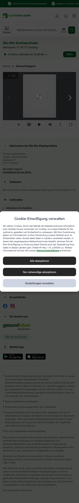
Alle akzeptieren (39, 260)
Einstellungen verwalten (39, 283)
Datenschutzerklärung (48, 250)
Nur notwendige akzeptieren (39, 272)
